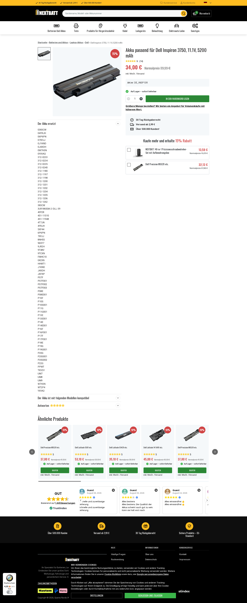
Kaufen (55, 470)
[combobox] (124, 13)
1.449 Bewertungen (65, 503)
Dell (87, 42)
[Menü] (14, 574)
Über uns (149, 554)
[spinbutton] (134, 98)
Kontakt (182, 554)
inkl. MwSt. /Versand (135, 74)
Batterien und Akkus (58, 42)
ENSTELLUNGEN (96, 595)
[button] (205, 3)
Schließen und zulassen (150, 595)
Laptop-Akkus (76, 42)
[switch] (9, 592)
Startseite (42, 42)
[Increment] (141, 98)
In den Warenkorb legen (177, 98)
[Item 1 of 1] (87, 81)
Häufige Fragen (118, 554)
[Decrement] (128, 98)
